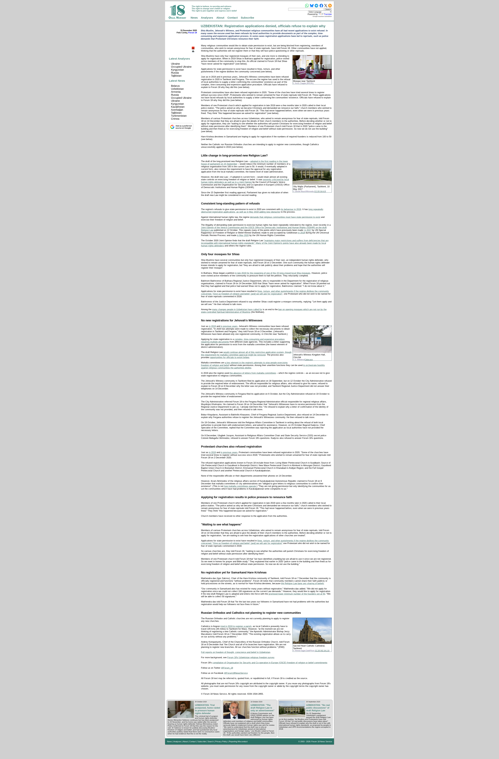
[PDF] (193, 47)
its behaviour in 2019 (291, 209)
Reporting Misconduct (238, 741)
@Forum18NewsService (236, 673)
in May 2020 (243, 235)
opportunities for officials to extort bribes (229, 357)
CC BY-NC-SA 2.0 (322, 651)
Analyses (207, 17)
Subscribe (247, 17)
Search (211, 741)
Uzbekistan (177, 88)
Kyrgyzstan (177, 69)
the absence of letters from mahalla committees (253, 373)
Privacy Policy (221, 741)
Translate (328, 14)
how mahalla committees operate (240, 486)
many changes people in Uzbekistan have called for (237, 309)
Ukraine (175, 63)
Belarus (175, 85)
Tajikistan (176, 75)
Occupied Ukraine (181, 66)
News (194, 17)
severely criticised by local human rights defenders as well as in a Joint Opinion (245, 180)
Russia (175, 72)
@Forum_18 (227, 668)
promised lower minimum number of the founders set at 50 (297, 594)
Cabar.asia (309, 360)
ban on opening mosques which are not (297, 309)
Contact (232, 17)
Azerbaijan (177, 109)
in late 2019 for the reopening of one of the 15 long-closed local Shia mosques (272, 273)
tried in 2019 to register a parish (236, 626)
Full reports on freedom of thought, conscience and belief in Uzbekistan (235, 652)
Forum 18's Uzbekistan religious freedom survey (250, 657)
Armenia (176, 91)
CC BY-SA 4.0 (320, 191)
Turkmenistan (179, 115)
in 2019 (212, 326)
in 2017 (307, 230)
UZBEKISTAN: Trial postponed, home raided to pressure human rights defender (207, 709)
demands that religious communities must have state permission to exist (285, 217)
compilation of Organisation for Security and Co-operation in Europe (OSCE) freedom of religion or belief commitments (269, 662)
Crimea (175, 118)
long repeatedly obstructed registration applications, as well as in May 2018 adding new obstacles (262, 210)
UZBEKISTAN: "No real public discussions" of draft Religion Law (318, 708)
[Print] (193, 50)
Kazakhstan (178, 106)
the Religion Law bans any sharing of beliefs (302, 583)
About (220, 17)
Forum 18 (192, 32)
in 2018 (301, 232)
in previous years (229, 326)
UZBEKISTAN (211, 26)
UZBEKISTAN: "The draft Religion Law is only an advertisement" (262, 708)
